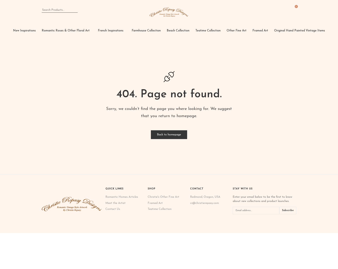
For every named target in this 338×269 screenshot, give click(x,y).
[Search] (80, 10)
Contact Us (112, 209)
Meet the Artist (115, 203)
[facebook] (234, 220)
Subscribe (288, 210)
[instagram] (239, 220)
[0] (294, 9)
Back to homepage (169, 134)
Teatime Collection (159, 209)
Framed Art (155, 203)
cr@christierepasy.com (204, 203)
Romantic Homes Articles (121, 197)
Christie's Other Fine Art (163, 197)
